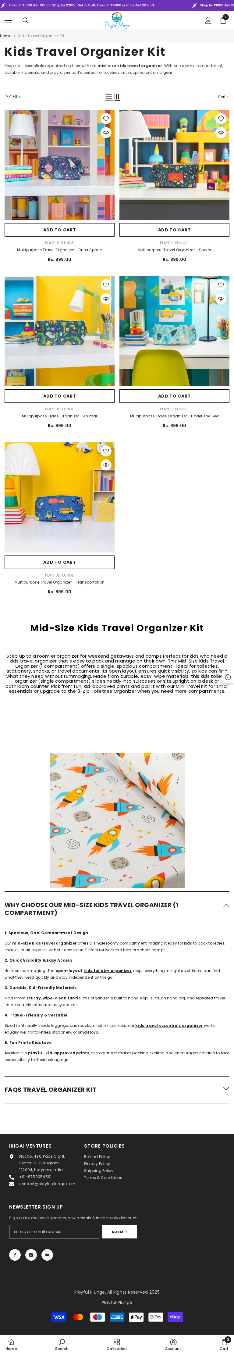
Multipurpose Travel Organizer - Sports (174, 249)
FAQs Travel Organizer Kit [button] (51, 1089)
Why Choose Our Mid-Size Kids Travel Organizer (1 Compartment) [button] (92, 909)
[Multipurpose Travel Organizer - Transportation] (60, 497)
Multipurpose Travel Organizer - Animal (59, 416)
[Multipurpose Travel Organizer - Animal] (60, 331)
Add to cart (59, 230)
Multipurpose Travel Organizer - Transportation (60, 582)
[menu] (8, 20)
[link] (117, 807)
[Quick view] (106, 132)
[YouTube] (47, 1255)
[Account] (208, 20)
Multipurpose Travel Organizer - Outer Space (59, 249)
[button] (109, 97)
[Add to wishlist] (106, 118)
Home (5, 35)
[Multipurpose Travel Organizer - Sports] (174, 165)
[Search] (25, 20)
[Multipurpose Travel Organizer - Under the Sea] (174, 331)
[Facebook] (15, 1255)
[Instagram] (31, 1255)
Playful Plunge (59, 242)
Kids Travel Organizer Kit (41, 35)
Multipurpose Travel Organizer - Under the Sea (174, 416)
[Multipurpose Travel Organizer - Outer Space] (60, 165)
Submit (119, 1231)
